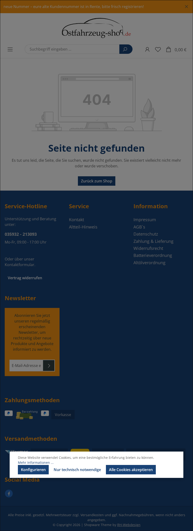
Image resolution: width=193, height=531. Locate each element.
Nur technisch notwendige (77, 469)
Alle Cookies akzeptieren (131, 469)
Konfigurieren (33, 469)
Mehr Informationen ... (36, 462)
